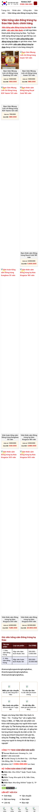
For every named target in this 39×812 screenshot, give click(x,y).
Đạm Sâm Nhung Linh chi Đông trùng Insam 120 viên (29, 73)
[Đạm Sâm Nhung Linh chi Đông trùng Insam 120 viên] (29, 60)
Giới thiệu (8, 796)
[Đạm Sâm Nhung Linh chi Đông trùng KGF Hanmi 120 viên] (10, 95)
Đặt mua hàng (9, 799)
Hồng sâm (27, 10)
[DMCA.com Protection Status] (8, 788)
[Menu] (35, 3)
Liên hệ (7, 803)
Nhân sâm (16, 10)
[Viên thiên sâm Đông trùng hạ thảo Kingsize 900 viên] (29, 532)
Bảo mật (25, 803)
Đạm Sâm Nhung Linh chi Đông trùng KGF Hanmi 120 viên (10, 108)
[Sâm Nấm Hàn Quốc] (10, 3)
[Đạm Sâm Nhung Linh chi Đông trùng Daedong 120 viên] (10, 60)
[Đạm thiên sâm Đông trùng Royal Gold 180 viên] (29, 168)
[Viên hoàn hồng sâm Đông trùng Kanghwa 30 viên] (10, 350)
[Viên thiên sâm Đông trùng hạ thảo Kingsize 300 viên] (10, 532)
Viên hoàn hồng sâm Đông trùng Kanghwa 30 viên (10, 437)
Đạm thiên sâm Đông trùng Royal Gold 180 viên (29, 255)
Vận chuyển (26, 796)
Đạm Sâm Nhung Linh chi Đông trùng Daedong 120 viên (10, 73)
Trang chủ (5, 10)
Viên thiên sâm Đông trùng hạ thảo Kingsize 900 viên (29, 619)
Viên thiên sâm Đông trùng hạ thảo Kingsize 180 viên (29, 437)
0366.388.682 (26, 4)
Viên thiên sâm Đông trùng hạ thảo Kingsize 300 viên (10, 619)
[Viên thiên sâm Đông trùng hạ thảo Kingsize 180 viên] (29, 350)
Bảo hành (25, 799)
